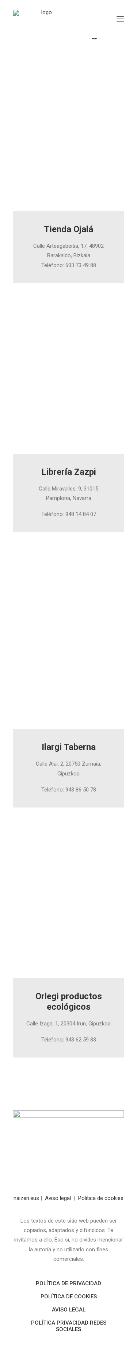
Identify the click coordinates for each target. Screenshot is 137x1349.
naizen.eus (26, 1198)
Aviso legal (58, 1198)
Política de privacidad (68, 1283)
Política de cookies (69, 1296)
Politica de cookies (100, 1198)
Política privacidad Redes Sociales (68, 1326)
